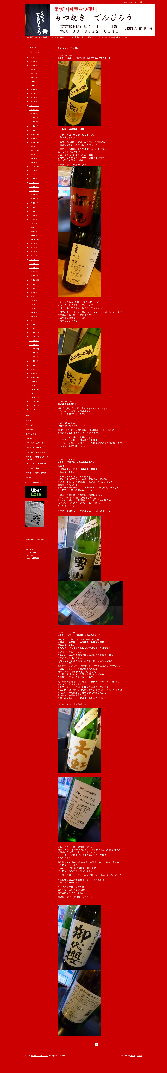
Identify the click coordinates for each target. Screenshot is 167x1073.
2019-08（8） (34, 97)
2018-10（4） (34, 138)
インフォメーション (33, 52)
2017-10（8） (34, 187)
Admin (139, 1056)
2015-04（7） (34, 308)
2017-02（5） (34, 219)
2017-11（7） (34, 183)
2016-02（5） (34, 268)
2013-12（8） (34, 373)
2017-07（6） (34, 199)
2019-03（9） (34, 118)
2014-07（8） (34, 345)
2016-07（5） (34, 247)
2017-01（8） (34, 223)
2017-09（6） (34, 191)
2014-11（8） (34, 328)
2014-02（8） (34, 365)
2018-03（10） (34, 166)
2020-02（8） (34, 73)
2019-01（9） (34, 126)
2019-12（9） (34, 81)
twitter (29, 477)
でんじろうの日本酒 (33, 448)
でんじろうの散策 (33, 468)
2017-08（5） (34, 195)
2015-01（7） (34, 320)
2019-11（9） (34, 85)
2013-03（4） (34, 409)
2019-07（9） (34, 101)
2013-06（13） (34, 397)
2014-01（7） (34, 369)
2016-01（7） (34, 272)
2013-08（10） (34, 389)
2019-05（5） (34, 110)
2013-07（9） (34, 393)
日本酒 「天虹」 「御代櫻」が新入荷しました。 (80, 635)
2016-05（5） (34, 255)
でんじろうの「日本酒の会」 (37, 464)
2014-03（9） (34, 361)
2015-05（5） (34, 304)
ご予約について (32, 438)
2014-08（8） (34, 341)
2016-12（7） (34, 227)
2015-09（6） (34, 288)
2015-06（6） (34, 300)
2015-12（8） (34, 276)
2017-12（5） (34, 178)
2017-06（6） (34, 203)
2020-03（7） (34, 69)
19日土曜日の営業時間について (71, 426)
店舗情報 (29, 429)
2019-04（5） (34, 114)
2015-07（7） (34, 296)
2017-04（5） (34, 211)
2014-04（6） (34, 357)
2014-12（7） (34, 324)
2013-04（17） (34, 405)
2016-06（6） (34, 251)
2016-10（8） (34, 235)
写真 (27, 416)
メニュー (29, 420)
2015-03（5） (34, 312)
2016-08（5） (34, 243)
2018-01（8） (34, 174)
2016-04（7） (34, 260)
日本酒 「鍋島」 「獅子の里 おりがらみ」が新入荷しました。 (87, 58)
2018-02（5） (34, 170)
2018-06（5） (34, 154)
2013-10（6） (34, 381)
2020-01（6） (34, 77)
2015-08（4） (34, 292)
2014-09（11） (34, 336)
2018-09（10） (34, 142)
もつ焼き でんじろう (39, 1056)
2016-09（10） (34, 239)
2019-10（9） (34, 89)
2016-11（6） (34, 231)
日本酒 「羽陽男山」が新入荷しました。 (76, 462)
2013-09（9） (34, 385)
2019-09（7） (34, 93)
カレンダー (30, 425)
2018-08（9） (34, 146)
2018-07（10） (34, 150)
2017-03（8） (34, 215)
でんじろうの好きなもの (35, 452)
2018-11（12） (34, 134)
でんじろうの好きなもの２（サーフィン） (38, 458)
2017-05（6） (34, 207)
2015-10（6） (34, 284)
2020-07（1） (34, 57)
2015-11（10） (34, 280)
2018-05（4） (34, 158)
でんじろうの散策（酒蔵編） (37, 473)
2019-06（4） (34, 106)
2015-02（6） (34, 316)
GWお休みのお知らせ (67, 404)
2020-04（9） (34, 65)
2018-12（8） (34, 130)
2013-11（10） (34, 377)
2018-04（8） (34, 162)
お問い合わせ (31, 434)
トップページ (31, 47)
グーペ (132, 1056)
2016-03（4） (34, 264)
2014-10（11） (34, 332)
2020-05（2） (34, 61)
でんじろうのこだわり (34, 443)
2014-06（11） (34, 349)
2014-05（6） (34, 353)
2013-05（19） (34, 401)
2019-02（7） (34, 122)
